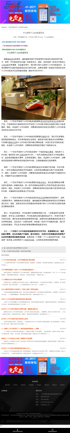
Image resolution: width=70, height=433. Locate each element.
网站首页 (7, 385)
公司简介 (15, 385)
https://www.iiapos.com (47, 402)
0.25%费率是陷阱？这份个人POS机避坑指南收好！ (18, 269)
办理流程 (31, 385)
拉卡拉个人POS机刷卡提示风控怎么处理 (14, 319)
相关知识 (46, 385)
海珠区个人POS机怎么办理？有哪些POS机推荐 (16, 338)
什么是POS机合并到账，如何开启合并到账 (18, 251)
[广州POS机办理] (12, 5)
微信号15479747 (45, 396)
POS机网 (21, 37)
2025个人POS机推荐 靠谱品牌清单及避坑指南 (16, 299)
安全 (52, 37)
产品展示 (39, 385)
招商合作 (54, 385)
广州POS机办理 (12, 27)
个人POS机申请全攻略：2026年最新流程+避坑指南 (18, 260)
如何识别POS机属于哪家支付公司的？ (17, 248)
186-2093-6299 (45, 399)
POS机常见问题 (22, 27)
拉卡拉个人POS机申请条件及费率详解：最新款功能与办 (19, 309)
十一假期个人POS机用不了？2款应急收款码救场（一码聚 (20, 328)
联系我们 (62, 385)
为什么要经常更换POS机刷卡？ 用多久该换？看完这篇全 (19, 289)
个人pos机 (47, 37)
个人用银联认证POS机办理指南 (11, 279)
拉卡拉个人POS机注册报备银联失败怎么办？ (16, 348)
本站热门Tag (35, 418)
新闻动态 (23, 385)
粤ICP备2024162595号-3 (47, 413)
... (6, 265)
